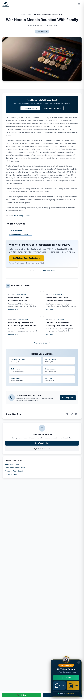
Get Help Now (67, 398)
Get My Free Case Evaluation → (26, 258)
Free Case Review (30, 108)
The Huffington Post (21, 216)
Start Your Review (42, 443)
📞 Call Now (21, 695)
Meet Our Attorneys (12, 464)
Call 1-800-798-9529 (52, 108)
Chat (62, 685)
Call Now (68, 677)
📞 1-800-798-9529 (42, 449)
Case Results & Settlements (15, 468)
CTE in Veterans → (16, 231)
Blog (29, 14)
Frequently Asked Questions (15, 471)
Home (24, 14)
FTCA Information (11, 474)
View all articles (40, 343)
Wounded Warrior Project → (20, 234)
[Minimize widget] (78, 662)
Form (76, 685)
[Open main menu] (79, 4)
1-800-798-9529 (48, 271)
